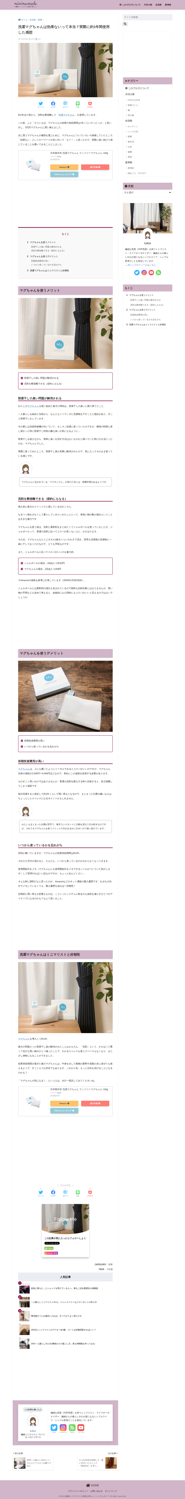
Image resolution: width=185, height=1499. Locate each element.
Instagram (63, 1432)
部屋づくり (133, 105)
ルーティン (133, 126)
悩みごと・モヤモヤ (137, 173)
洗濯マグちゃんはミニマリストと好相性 (48, 270)
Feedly (72, 1432)
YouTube (81, 1432)
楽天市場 (94, 167)
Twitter (54, 1432)
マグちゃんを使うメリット (41, 242)
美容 (130, 157)
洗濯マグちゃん (67, 115)
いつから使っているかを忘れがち (46, 264)
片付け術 (148, 5)
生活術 (158, 5)
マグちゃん (33, 406)
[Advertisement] (65, 203)
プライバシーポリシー (78, 1491)
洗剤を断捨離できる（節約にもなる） (48, 250)
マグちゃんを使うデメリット (42, 256)
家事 (110, 1264)
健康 (130, 152)
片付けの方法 (134, 100)
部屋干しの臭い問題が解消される (46, 247)
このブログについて (131, 5)
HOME (94, 1485)
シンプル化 (133, 131)
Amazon (63, 167)
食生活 (131, 142)
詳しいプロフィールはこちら (142, 265)
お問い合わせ (96, 1491)
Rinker (59, 156)
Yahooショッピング (63, 174)
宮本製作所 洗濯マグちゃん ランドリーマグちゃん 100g (79, 153)
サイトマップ (111, 1491)
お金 (130, 147)
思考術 (168, 5)
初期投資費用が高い (40, 261)
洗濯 (110, 1269)
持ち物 (131, 115)
